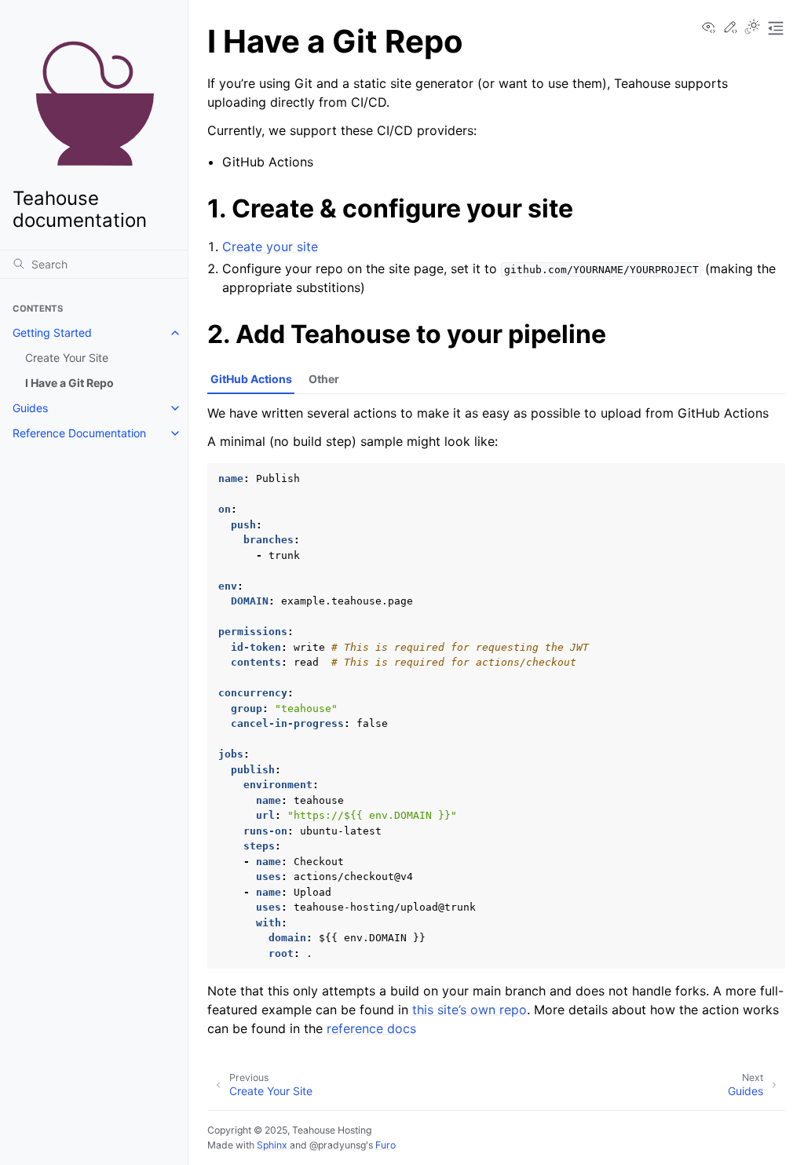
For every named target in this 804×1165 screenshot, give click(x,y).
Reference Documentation (79, 433)
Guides (30, 408)
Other (324, 378)
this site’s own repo (469, 1009)
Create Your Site (66, 357)
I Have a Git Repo (69, 382)
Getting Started (52, 332)
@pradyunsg (337, 1145)
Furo (385, 1145)
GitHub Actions (251, 378)
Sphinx (272, 1145)
